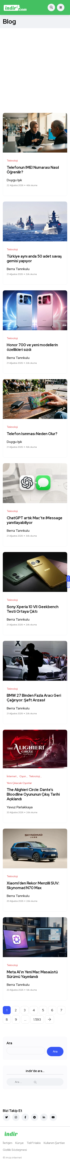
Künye (19, 1143)
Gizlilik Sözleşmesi (15, 1150)
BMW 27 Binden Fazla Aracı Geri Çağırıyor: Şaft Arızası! (34, 698)
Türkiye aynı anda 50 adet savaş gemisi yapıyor (34, 258)
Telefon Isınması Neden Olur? (32, 433)
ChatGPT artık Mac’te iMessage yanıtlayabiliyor (34, 520)
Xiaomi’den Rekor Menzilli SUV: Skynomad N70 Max (33, 885)
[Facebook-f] (25, 1117)
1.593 (37, 1019)
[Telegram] (34, 1117)
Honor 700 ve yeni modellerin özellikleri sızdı (32, 347)
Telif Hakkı (34, 1143)
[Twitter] (6, 1117)
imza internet (14, 1157)
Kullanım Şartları (54, 1143)
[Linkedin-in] (44, 1117)
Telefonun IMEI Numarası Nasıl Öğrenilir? (33, 170)
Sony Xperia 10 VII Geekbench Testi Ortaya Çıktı (32, 609)
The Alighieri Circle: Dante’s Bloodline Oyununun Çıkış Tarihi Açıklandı (33, 794)
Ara (9, 1043)
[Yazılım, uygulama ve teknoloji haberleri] (15, 7)
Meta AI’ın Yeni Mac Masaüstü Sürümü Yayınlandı (32, 974)
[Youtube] (53, 1117)
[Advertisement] (35, 65)
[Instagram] (16, 1117)
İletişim (7, 1143)
